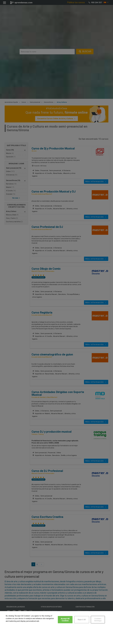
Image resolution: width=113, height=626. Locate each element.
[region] (56, 618)
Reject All (82, 620)
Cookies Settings (98, 620)
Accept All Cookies (65, 620)
